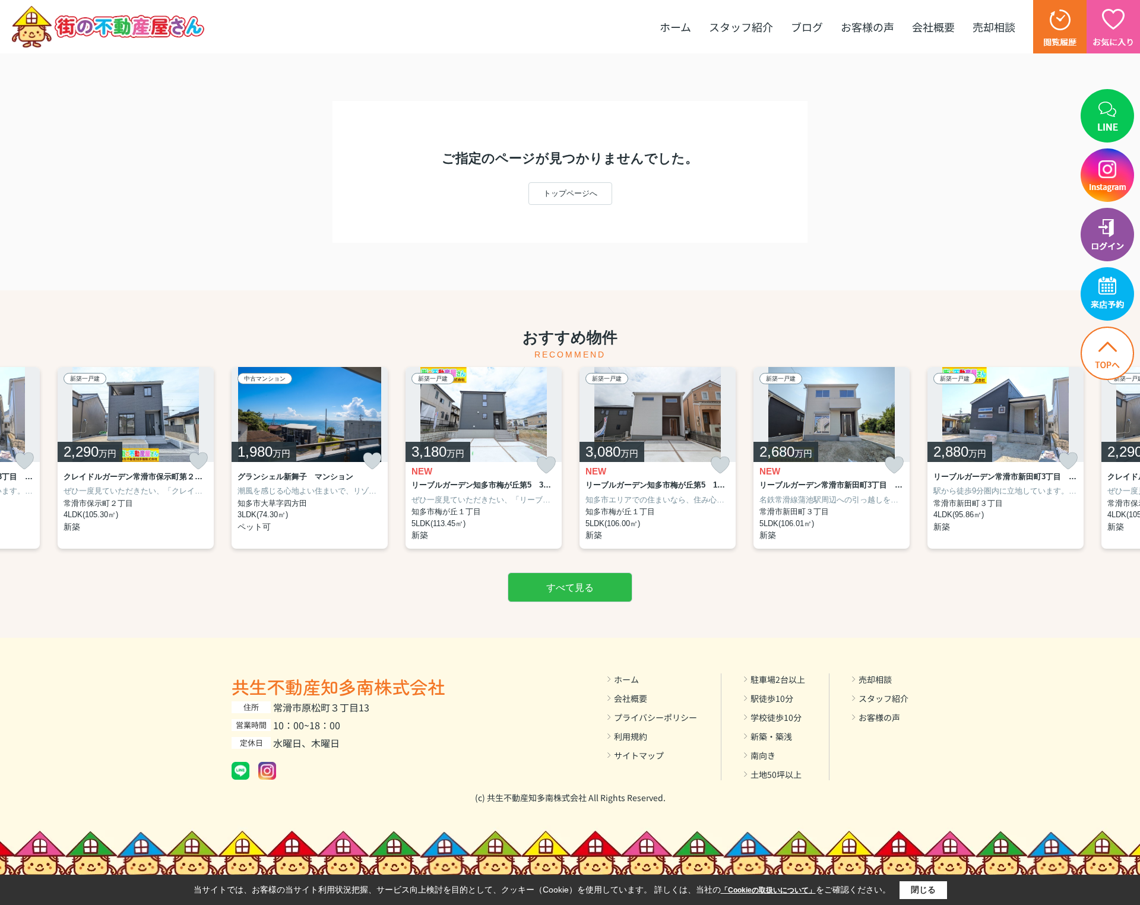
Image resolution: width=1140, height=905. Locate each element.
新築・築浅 (771, 736)
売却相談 (994, 26)
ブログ (807, 26)
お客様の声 (867, 26)
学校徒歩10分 (776, 717)
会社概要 (933, 26)
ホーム (675, 26)
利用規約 (630, 736)
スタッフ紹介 (741, 26)
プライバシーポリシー (655, 717)
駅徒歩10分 (771, 698)
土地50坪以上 (776, 774)
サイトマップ (639, 755)
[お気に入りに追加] (24, 461)
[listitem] (310, 458)
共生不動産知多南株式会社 (338, 686)
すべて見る (570, 588)
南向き (762, 755)
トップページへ (570, 193)
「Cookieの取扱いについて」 (768, 890)
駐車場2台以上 (777, 679)
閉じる (923, 889)
